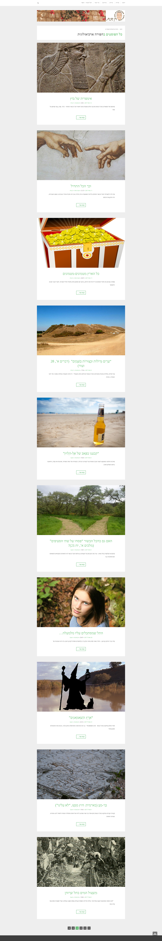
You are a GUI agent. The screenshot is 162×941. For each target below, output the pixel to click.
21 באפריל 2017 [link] (88, 722)
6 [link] (69, 928)
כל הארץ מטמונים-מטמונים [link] (81, 274)
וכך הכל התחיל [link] (81, 186)
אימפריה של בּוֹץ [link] (81, 98)
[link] (123, 2)
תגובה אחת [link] (77, 190)
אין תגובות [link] (77, 103)
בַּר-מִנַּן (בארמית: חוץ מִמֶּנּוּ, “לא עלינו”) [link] (81, 805)
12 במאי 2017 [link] (88, 103)
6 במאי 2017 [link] (88, 370)
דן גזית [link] (72, 103)
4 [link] (77, 928)
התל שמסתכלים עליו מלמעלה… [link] (81, 633)
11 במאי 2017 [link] (88, 190)
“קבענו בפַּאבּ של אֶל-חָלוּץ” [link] (81, 453)
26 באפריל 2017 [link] (88, 637)
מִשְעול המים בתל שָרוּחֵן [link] (81, 893)
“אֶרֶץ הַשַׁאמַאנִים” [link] (81, 718)
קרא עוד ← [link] (81, 117)
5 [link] (73, 928)
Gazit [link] (72, 458)
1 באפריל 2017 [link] (88, 809)
